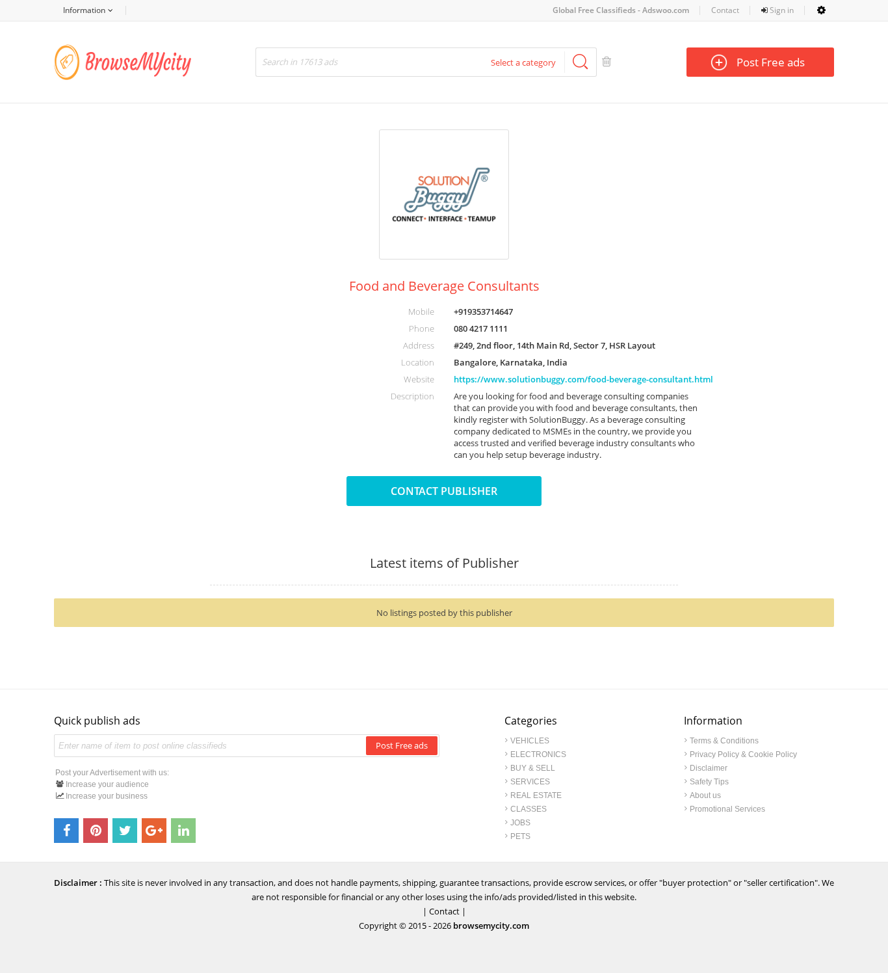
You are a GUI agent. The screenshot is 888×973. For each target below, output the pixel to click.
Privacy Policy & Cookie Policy (743, 754)
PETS (520, 836)
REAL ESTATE (536, 795)
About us (705, 795)
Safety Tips (709, 781)
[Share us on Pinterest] (95, 830)
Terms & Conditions (724, 740)
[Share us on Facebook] (66, 830)
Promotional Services (727, 809)
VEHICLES (529, 740)
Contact (725, 10)
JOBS (520, 822)
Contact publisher (444, 491)
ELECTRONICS (538, 754)
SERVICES (530, 781)
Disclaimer (708, 768)
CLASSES (528, 809)
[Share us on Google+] (154, 830)
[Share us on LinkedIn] (183, 830)
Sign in (781, 10)
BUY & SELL (532, 768)
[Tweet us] (124, 830)
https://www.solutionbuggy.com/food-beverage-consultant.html (583, 379)
